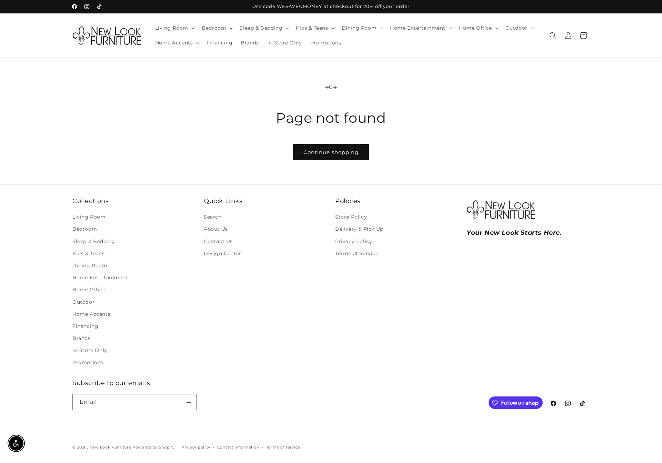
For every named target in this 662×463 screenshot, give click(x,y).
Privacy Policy (353, 241)
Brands (81, 338)
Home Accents (91, 314)
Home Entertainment (100, 278)
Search (213, 217)
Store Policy (351, 217)
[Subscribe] (188, 402)
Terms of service (283, 446)
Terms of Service (357, 253)
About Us (216, 229)
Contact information (238, 446)
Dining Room (90, 266)
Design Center (222, 253)
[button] (174, 28)
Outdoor (83, 302)
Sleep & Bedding (93, 241)
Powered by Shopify (153, 447)
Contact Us (218, 241)
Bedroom (84, 229)
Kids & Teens (88, 253)
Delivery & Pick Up (359, 229)
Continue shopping (331, 152)
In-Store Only (89, 351)
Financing (85, 326)
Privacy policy (195, 446)
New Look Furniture (110, 447)
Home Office (89, 290)
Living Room (89, 217)
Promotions (87, 363)
